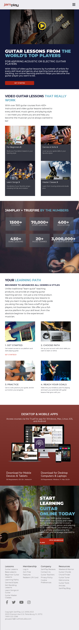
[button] (42, 26)
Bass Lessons (10, 572)
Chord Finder (64, 575)
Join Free (27, 572)
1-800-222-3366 (11, 617)
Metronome (64, 580)
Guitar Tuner (64, 577)
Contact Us (45, 572)
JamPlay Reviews (48, 569)
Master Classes (49, 182)
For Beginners (13, 147)
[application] (42, 26)
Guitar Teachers (47, 575)
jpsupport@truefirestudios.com (18, 619)
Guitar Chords (65, 572)
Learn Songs (13, 182)
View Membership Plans (52, 541)
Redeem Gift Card (30, 577)
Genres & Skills (49, 147)
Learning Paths (12, 580)
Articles (62, 586)
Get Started (19, 83)
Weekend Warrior (66, 569)
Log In (25, 569)
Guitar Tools (64, 583)
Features (26, 575)
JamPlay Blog (64, 588)
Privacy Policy (46, 577)
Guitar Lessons (11, 569)
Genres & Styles (11, 583)
